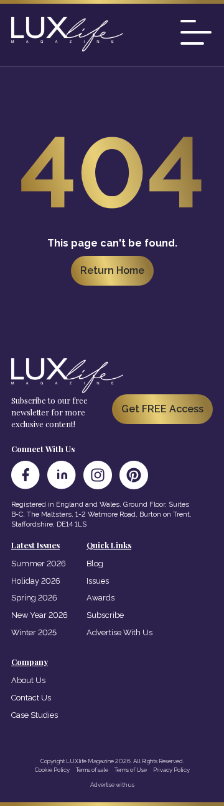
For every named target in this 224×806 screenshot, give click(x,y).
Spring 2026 (34, 597)
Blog (94, 563)
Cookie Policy (52, 769)
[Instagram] (97, 475)
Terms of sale (92, 769)
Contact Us (31, 697)
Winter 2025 (34, 632)
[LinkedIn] (61, 475)
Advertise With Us (119, 632)
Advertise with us (112, 784)
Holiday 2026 (35, 581)
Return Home (112, 270)
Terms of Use (130, 769)
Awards (100, 597)
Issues (97, 581)
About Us (28, 680)
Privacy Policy (171, 769)
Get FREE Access (162, 409)
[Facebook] (25, 475)
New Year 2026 (39, 615)
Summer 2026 (38, 563)
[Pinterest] (133, 475)
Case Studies (34, 715)
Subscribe (105, 615)
